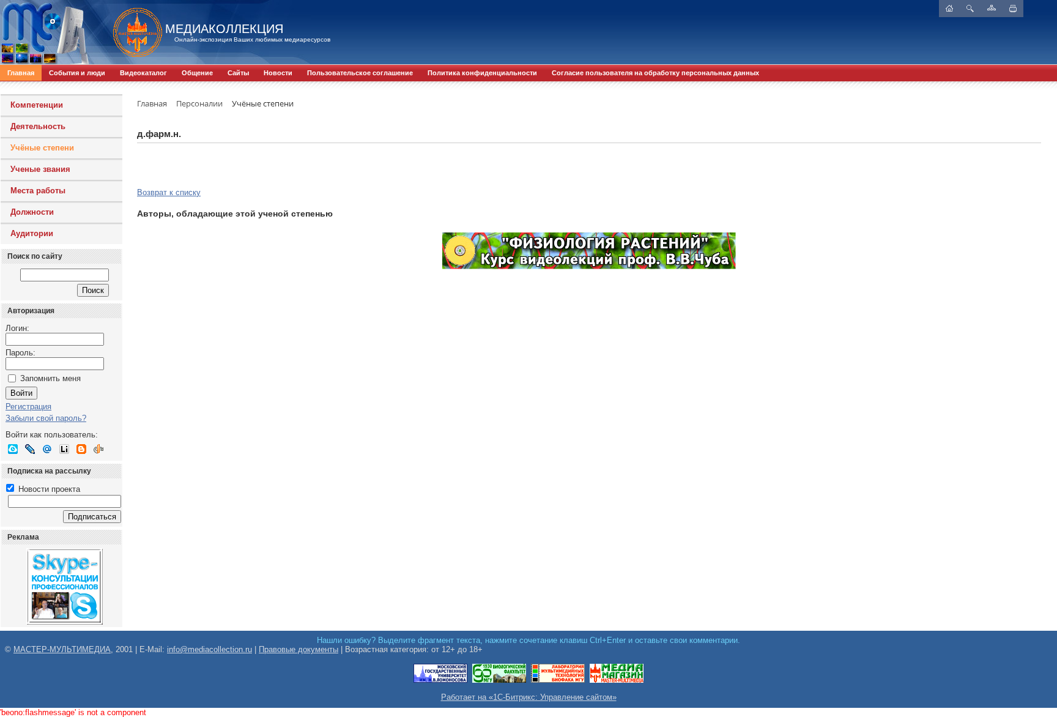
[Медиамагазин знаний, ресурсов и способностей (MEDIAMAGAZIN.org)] (616, 680)
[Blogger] (81, 449)
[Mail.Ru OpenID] (47, 449)
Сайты (238, 72)
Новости (278, 72)
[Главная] (131, 32)
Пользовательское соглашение (360, 72)
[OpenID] (98, 449)
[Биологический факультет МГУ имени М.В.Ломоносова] (499, 680)
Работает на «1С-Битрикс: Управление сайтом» (529, 697)
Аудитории (31, 233)
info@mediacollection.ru (209, 649)
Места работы (37, 190)
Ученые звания (40, 169)
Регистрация (28, 406)
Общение (197, 72)
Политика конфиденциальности (482, 72)
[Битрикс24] (13, 449)
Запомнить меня (50, 378)
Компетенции (36, 105)
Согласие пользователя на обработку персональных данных (655, 72)
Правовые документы (298, 649)
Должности (32, 212)
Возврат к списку (169, 192)
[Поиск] (970, 8)
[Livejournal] (30, 449)
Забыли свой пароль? (46, 418)
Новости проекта (48, 489)
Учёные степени (42, 147)
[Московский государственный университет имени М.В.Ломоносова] (440, 680)
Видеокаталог (143, 72)
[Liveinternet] (64, 449)
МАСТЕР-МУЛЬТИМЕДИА (62, 649)
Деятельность (37, 126)
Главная (20, 72)
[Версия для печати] (1013, 8)
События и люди (77, 72)
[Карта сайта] (992, 7)
